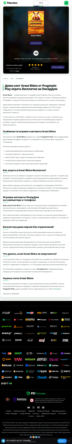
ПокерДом (57, 289)
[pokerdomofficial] (38, 407)
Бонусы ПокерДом (11, 413)
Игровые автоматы (20, 411)
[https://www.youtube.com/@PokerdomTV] (28, 407)
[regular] (35, 65)
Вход (41, 3)
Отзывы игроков (25, 413)
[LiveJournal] (42, 437)
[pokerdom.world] (33, 407)
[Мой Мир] (39, 437)
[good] (39, 65)
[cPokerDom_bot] (43, 407)
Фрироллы (31, 411)
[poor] (33, 65)
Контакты (36, 413)
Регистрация (62, 413)
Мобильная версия (43, 411)
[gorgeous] (41, 65)
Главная (5, 78)
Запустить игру (36, 43)
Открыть (62, 441)
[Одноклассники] (33, 437)
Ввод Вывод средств (58, 411)
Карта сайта (40, 416)
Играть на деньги (57, 67)
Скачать (31, 416)
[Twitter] (36, 437)
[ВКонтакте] (31, 437)
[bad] (29, 65)
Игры (12, 78)
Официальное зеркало (48, 413)
